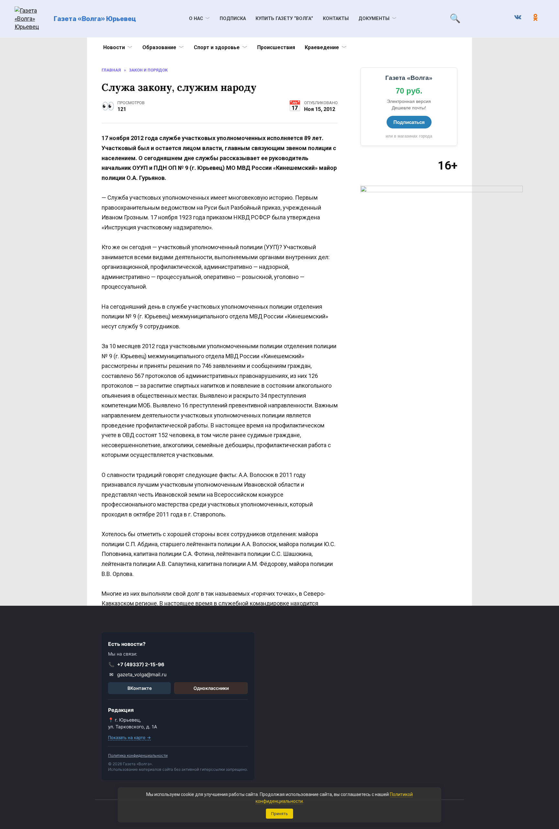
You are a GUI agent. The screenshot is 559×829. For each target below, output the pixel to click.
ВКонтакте (139, 688)
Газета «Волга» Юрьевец (95, 19)
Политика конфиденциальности (138, 755)
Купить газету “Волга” (284, 18)
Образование (159, 47)
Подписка (233, 18)
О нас (196, 18)
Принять (279, 813)
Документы (373, 18)
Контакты (336, 18)
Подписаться (409, 122)
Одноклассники (211, 688)
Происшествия (276, 47)
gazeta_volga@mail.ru (138, 674)
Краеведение (322, 47)
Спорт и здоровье (217, 47)
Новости (114, 47)
